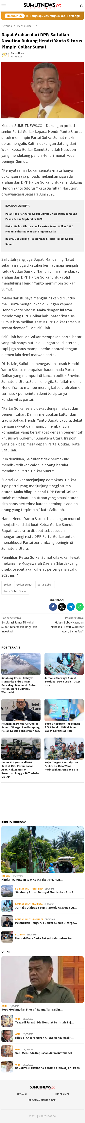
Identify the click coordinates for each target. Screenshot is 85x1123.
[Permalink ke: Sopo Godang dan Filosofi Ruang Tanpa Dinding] (42, 979)
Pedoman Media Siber (42, 1100)
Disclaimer (62, 1094)
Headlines (37, 919)
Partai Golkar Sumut (15, 591)
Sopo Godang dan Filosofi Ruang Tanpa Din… (32, 1009)
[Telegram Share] (71, 607)
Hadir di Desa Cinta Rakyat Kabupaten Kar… (45, 938)
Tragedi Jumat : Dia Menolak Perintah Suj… (44, 1022)
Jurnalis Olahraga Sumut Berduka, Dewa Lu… (46, 907)
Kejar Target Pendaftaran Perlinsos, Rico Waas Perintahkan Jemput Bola (61, 766)
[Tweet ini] (62, 607)
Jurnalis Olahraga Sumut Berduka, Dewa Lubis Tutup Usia (62, 681)
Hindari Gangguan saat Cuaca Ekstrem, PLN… (32, 879)
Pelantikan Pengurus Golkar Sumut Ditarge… (46, 923)
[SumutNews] (42, 5)
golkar (7, 584)
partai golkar (45, 584)
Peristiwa (37, 888)
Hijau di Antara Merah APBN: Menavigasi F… (44, 1038)
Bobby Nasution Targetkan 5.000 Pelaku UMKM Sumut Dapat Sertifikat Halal (62, 727)
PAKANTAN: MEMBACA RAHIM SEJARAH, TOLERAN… (49, 1068)
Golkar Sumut (24, 584)
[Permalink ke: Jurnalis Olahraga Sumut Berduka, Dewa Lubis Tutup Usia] (64, 664)
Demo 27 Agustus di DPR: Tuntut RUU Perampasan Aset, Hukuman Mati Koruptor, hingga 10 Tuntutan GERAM (20, 769)
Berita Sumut (23, 888)
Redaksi (22, 1094)
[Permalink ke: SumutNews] (5, 54)
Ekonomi (6, 876)
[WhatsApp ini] (80, 607)
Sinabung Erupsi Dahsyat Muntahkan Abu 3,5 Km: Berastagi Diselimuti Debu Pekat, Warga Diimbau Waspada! (18, 685)
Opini (4, 1006)
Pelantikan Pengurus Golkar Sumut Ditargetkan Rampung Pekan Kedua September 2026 (20, 727)
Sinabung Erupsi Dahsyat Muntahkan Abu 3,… (46, 892)
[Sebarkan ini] (53, 607)
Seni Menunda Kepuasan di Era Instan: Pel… (45, 1053)
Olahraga (37, 904)
